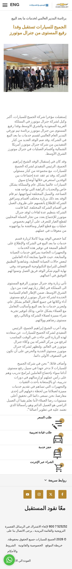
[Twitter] (51, 494)
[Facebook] (62, 494)
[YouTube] (27, 494)
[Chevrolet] (62, 5)
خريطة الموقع (53, 545)
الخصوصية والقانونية (30, 545)
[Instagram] (39, 494)
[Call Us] (9, 560)
